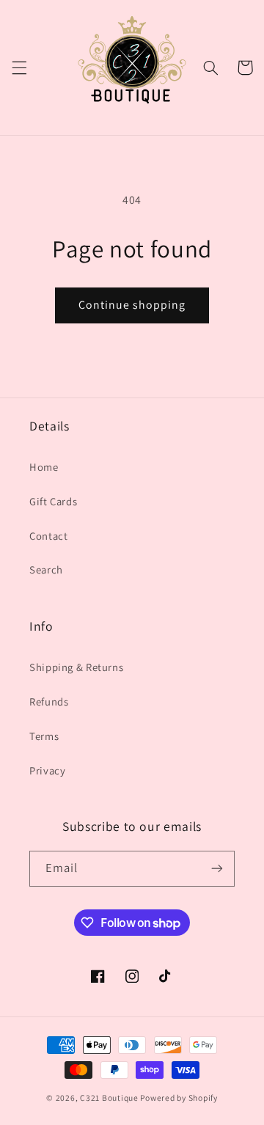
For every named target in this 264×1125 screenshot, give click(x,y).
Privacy (47, 770)
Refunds (48, 701)
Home (44, 467)
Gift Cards (53, 501)
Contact (48, 536)
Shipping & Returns (76, 667)
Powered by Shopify (178, 1097)
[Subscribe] (217, 869)
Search (46, 569)
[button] (19, 67)
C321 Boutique (109, 1097)
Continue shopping (132, 304)
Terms (44, 736)
